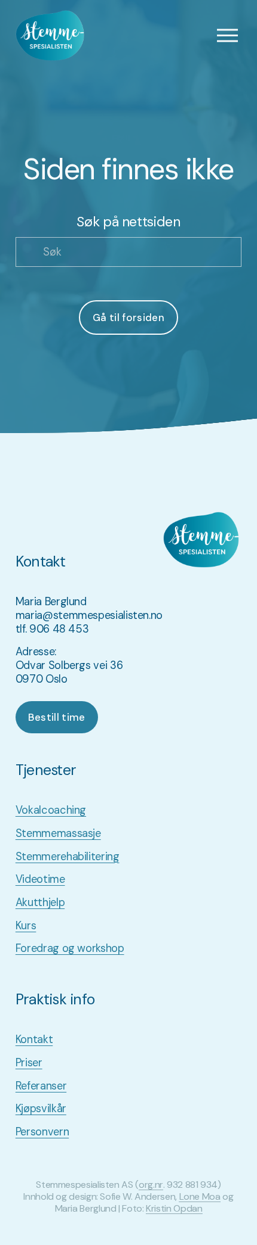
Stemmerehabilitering (68, 857)
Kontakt (34, 1040)
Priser (29, 1063)
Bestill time (56, 717)
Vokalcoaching (51, 810)
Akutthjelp (40, 903)
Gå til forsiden (128, 317)
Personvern (42, 1132)
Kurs (26, 926)
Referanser (41, 1086)
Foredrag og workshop (70, 948)
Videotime (40, 879)
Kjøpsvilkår (41, 1109)
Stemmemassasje (58, 834)
